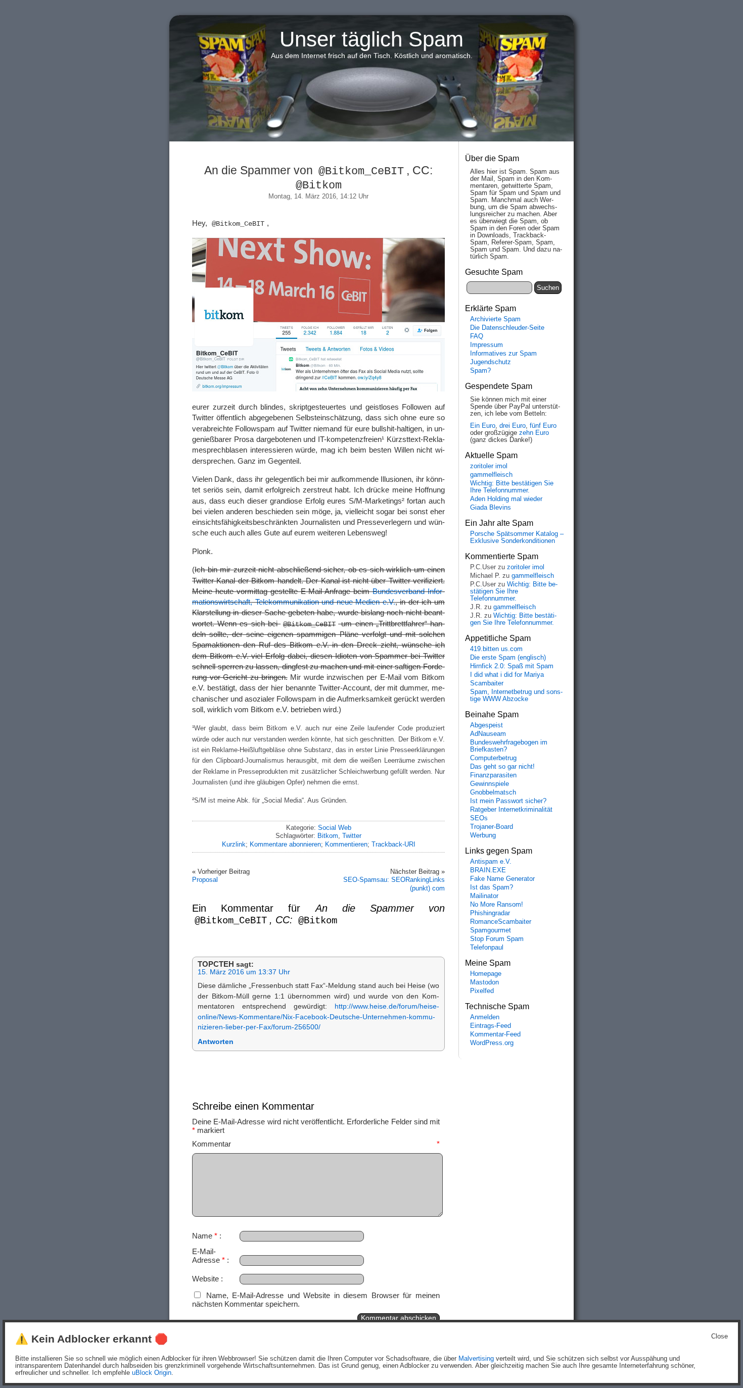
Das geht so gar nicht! (502, 766)
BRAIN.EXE (488, 870)
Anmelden (484, 1017)
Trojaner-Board (491, 826)
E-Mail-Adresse (208, 1255)
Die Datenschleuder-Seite (507, 327)
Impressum (486, 345)
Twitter (351, 835)
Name (204, 1235)
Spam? (480, 370)
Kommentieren (346, 844)
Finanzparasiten (493, 775)
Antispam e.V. (491, 861)
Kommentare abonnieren (285, 844)
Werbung (483, 835)
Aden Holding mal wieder (506, 499)
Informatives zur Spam (503, 353)
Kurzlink (234, 844)
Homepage (485, 973)
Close (719, 1336)
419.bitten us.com (496, 649)
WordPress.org (492, 1043)
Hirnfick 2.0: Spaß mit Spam (511, 666)
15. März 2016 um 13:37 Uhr (244, 972)
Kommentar (316, 1143)
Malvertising (476, 1358)
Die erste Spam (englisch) (508, 657)
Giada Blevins (490, 507)
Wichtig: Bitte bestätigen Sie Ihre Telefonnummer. (511, 487)
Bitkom (327, 835)
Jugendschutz (490, 362)
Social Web (334, 827)
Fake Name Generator (502, 878)
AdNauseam (488, 733)
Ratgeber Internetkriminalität (511, 809)
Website (205, 1278)
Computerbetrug (493, 758)
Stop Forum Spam (497, 939)
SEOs (479, 818)
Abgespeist (486, 725)
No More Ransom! (496, 904)
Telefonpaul (486, 947)
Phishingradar (490, 913)
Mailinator (484, 896)
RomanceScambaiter (500, 921)
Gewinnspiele (489, 783)
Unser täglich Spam (371, 39)
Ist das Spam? (491, 887)
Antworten (216, 1042)
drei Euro (512, 425)
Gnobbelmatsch (493, 792)
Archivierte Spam (495, 319)
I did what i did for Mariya (507, 674)
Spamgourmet (490, 930)
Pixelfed (482, 991)
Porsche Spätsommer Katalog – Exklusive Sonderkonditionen (517, 537)
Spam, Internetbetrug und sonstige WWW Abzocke (516, 695)
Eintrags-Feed (490, 1025)
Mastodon (484, 982)
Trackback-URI (393, 844)
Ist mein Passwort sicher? (508, 801)
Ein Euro (482, 425)
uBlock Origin (151, 1372)
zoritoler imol (488, 466)
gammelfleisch (491, 474)
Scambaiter (486, 683)
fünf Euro (543, 425)
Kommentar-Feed (495, 1034)
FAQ (476, 336)
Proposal (205, 879)
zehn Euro (534, 432)
